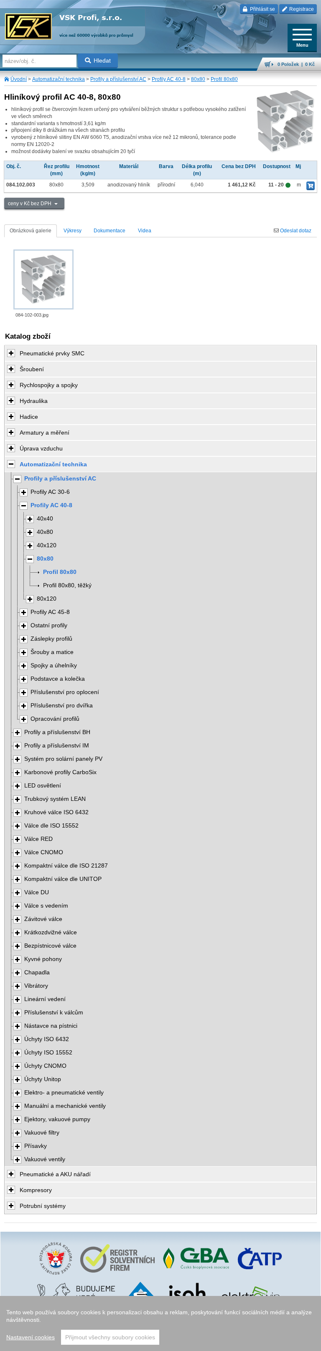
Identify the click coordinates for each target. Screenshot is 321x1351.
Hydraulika (34, 401)
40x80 (45, 532)
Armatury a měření (44, 432)
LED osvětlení (42, 785)
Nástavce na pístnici (50, 1026)
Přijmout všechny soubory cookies (110, 1337)
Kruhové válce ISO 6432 (56, 812)
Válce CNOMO (43, 852)
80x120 (46, 599)
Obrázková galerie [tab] (30, 231)
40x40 (45, 519)
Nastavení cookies (30, 1337)
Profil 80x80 (224, 79)
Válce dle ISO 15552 (51, 826)
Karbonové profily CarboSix (60, 772)
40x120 (46, 545)
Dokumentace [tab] (109, 231)
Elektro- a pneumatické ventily (64, 1092)
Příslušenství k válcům (53, 1012)
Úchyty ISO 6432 (46, 1039)
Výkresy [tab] (73, 231)
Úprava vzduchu (41, 448)
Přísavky (35, 1146)
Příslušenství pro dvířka (62, 705)
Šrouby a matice (52, 652)
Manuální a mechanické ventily (65, 1106)
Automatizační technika (58, 79)
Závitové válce (43, 919)
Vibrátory (36, 986)
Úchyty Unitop (42, 1079)
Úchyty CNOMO (45, 1066)
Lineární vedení (45, 999)
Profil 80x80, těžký (67, 585)
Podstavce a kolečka (58, 679)
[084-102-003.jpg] (43, 279)
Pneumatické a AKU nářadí (55, 1174)
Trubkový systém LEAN (55, 799)
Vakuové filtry (41, 1133)
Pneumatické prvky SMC (52, 353)
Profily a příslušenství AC (118, 79)
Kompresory (36, 1190)
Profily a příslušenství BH (57, 732)
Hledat (102, 60)
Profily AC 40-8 (169, 79)
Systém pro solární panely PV (63, 759)
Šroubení (32, 369)
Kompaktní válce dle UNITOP (63, 879)
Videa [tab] (144, 231)
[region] (160, 1323)
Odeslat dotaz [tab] (295, 231)
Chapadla (37, 972)
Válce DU (36, 892)
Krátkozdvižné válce (50, 932)
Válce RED (38, 839)
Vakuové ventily (44, 1159)
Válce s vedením (46, 906)
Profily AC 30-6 (50, 492)
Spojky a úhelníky (54, 665)
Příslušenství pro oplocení (65, 692)
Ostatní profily (49, 625)
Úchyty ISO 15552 (48, 1052)
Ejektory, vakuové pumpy (57, 1119)
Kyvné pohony (43, 959)
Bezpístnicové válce (50, 946)
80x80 (198, 79)
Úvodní (18, 79)
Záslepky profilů (51, 639)
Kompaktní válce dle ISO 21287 (66, 866)
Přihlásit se (262, 9)
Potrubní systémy (43, 1206)
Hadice (29, 416)
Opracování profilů (55, 719)
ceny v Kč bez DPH (30, 203)
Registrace (301, 9)
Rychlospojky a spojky (49, 385)
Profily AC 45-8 (50, 612)
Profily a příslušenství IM (56, 745)
